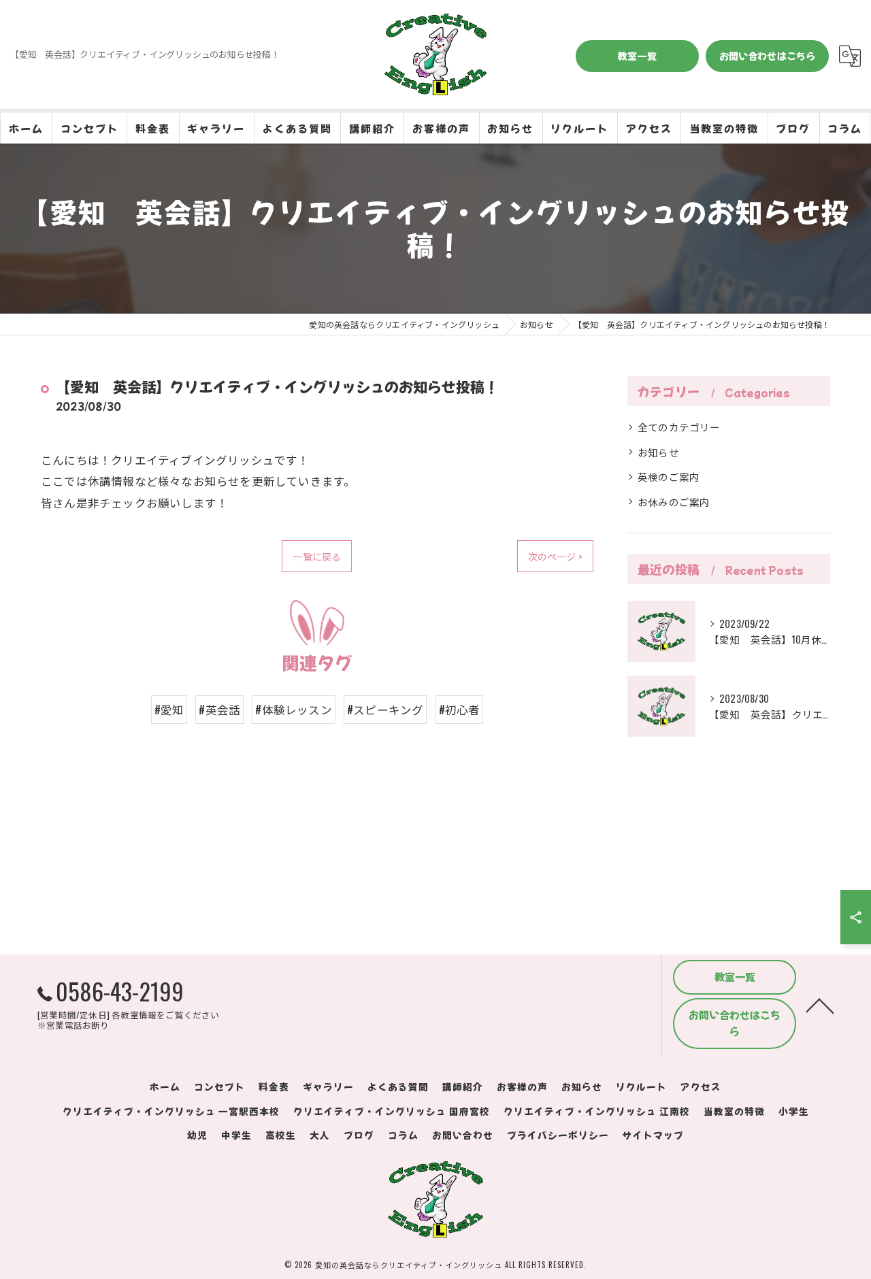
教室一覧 (637, 56)
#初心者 (459, 709)
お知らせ (658, 452)
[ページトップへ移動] (820, 1004)
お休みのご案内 (674, 502)
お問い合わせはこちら (767, 56)
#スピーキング (385, 709)
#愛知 (169, 709)
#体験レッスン (293, 709)
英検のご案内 (669, 476)
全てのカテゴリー (679, 427)
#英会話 (219, 709)
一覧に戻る (317, 556)
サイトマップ (653, 1135)
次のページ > (555, 556)
